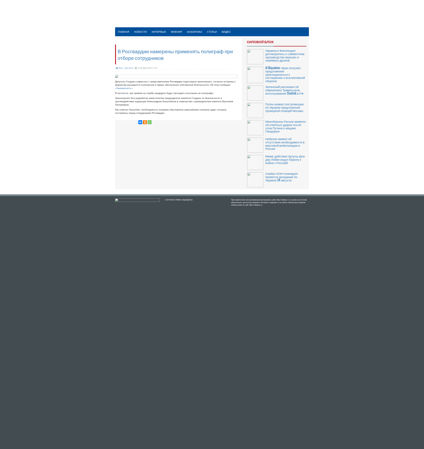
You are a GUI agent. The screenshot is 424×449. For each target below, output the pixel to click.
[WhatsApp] (150, 122)
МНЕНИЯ (176, 31)
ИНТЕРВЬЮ (159, 31)
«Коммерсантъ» (124, 88)
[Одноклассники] (145, 122)
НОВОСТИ (140, 31)
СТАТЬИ (212, 31)
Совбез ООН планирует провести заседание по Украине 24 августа (281, 176)
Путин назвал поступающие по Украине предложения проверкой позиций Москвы (284, 107)
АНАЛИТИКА (194, 31)
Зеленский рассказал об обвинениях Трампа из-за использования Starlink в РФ (284, 90)
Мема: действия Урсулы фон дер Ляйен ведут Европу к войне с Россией (285, 159)
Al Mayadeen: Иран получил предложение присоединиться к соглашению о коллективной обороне (285, 74)
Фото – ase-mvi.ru (126, 67)
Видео (226, 31)
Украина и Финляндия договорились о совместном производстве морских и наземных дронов (284, 55)
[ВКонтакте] (140, 122)
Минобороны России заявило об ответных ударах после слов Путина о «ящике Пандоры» (285, 126)
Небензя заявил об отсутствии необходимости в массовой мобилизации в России (285, 144)
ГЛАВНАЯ (123, 31)
